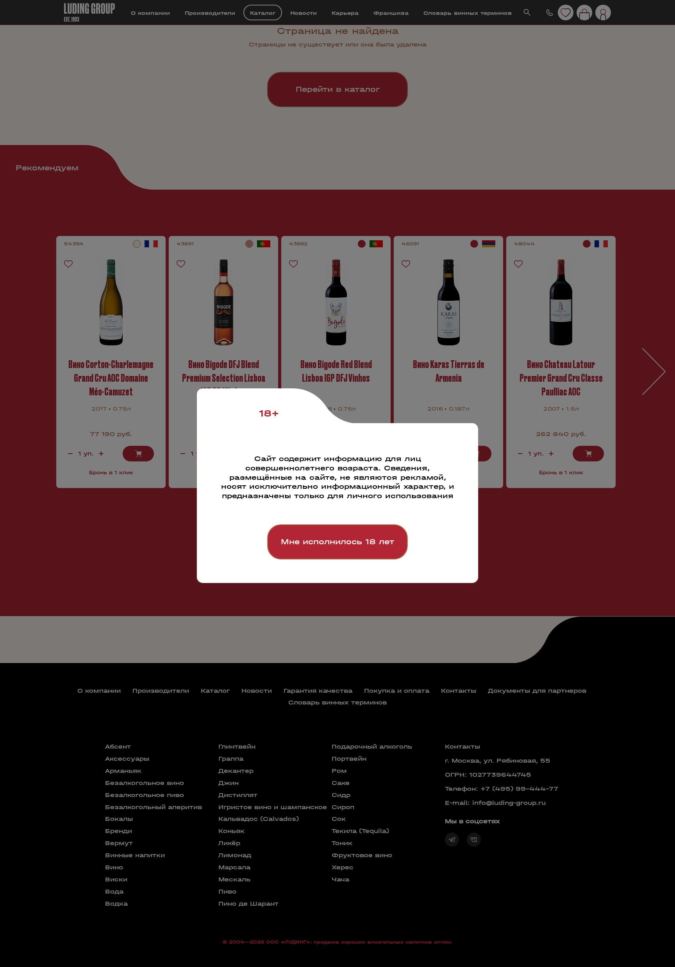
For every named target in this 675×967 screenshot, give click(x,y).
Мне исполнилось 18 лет (337, 541)
